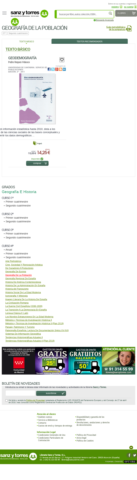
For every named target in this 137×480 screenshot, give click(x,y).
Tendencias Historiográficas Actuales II (24, 337)
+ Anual (8, 249)
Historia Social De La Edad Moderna (23, 292)
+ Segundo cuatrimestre (17, 205)
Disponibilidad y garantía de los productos (90, 418)
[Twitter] (134, 455)
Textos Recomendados (89, 41)
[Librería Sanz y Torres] (28, 15)
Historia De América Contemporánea (23, 282)
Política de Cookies (85, 440)
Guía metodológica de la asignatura (115, 28)
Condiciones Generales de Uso (51, 435)
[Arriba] (131, 447)
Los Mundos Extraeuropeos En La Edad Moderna (29, 316)
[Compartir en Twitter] (53, 69)
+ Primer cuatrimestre (16, 201)
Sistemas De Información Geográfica (23, 334)
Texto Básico (26, 41)
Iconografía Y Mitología (16, 296)
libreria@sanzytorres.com (73, 460)
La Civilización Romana (17, 303)
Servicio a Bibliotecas (48, 420)
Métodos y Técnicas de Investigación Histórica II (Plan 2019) (34, 323)
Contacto (42, 422)
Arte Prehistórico (13, 261)
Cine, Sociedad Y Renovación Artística (24, 265)
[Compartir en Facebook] (49, 69)
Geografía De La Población (18, 275)
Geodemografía (22, 57)
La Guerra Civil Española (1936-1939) (23, 306)
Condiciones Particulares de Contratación (50, 439)
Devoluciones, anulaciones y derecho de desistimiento (93, 423)
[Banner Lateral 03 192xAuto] (118, 361)
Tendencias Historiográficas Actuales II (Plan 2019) (30, 341)
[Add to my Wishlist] (61, 59)
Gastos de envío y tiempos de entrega (55, 425)
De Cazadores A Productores (19, 268)
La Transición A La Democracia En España (26, 310)
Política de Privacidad (35, 400)
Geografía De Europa (15, 271)
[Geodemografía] (37, 98)
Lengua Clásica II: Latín (16, 313)
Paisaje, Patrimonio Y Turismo (20, 327)
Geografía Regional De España (20, 278)
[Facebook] (128, 455)
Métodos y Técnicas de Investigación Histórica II (28, 320)
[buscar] (110, 13)
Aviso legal (81, 437)
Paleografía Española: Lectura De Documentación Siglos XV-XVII (36, 330)
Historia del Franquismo (17, 289)
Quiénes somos (45, 417)
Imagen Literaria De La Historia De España (26, 299)
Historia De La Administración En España (25, 285)
